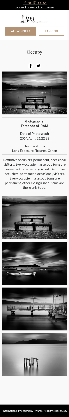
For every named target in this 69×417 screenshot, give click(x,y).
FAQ (42, 7)
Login (50, 7)
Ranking (51, 31)
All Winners (20, 31)
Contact (32, 7)
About (20, 7)
